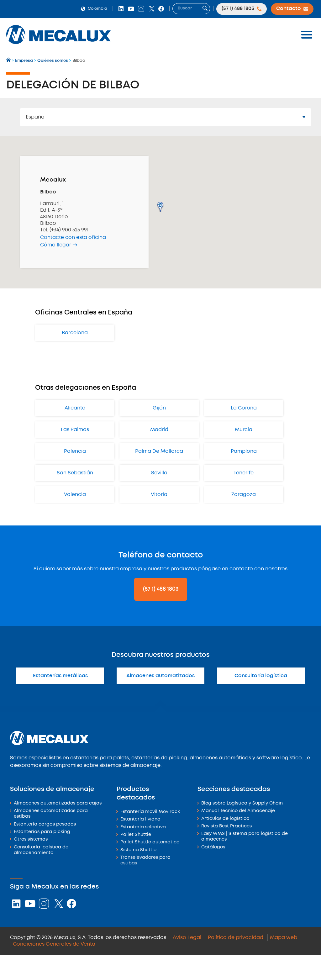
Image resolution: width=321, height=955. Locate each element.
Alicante (75, 408)
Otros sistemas (31, 839)
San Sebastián (75, 473)
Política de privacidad (235, 937)
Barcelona (75, 332)
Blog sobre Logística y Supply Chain (242, 803)
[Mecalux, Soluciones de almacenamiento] (58, 45)
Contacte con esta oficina (73, 237)
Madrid (159, 429)
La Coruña (244, 408)
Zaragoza (243, 494)
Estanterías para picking (42, 832)
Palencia (75, 451)
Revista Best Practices (226, 826)
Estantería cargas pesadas (45, 824)
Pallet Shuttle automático (149, 842)
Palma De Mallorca (159, 451)
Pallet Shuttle (135, 835)
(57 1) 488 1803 (160, 589)
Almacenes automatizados (160, 675)
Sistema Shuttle (138, 850)
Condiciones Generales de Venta (54, 944)
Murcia (243, 429)
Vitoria (159, 494)
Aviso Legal (187, 937)
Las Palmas (75, 429)
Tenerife (244, 473)
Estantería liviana (140, 819)
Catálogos (213, 847)
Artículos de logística (225, 819)
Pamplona (244, 451)
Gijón (159, 408)
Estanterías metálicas (60, 675)
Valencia (75, 494)
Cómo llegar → (58, 245)
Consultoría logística (260, 675)
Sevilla (159, 473)
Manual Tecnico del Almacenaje (238, 811)
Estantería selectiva (143, 827)
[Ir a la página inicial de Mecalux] (9, 60)
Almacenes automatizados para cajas (58, 803)
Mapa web (283, 937)
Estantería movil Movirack (150, 812)
